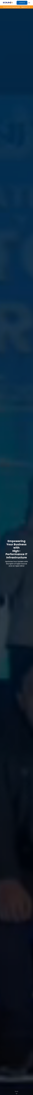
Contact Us (22, 2)
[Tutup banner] (29, 7)
